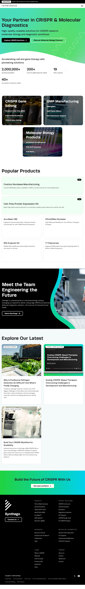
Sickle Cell (38, 564)
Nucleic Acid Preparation (66, 533)
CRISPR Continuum (64, 504)
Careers (61, 556)
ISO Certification (20, 581)
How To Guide (39, 559)
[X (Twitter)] (74, 576)
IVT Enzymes (62, 515)
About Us (61, 553)
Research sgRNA (40, 521)
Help (36, 541)
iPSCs (36, 567)
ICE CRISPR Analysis (64, 521)
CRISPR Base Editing (13, 120)
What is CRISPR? (39, 553)
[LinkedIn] (79, 576)
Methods (37, 556)
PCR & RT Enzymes (33, 147)
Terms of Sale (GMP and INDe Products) (57, 578)
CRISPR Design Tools (65, 518)
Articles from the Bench (42, 535)
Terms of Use (27, 578)
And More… (30, 152)
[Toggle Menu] (82, 5)
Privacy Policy (8, 578)
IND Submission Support (56, 116)
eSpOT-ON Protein (40, 509)
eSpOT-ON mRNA (40, 512)
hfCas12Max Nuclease (41, 504)
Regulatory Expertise (65, 512)
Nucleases (62, 509)
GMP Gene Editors (54, 111)
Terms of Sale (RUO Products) (39, 578)
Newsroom (62, 559)
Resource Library (40, 533)
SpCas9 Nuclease (40, 507)
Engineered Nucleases (14, 115)
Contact (61, 561)
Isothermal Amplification (35, 142)
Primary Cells (39, 561)
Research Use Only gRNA (15, 111)
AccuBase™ (38, 515)
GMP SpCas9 (38, 518)
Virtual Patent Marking (10, 581)
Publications (38, 538)
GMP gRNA (51, 106)
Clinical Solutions (64, 507)
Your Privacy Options (17, 578)
